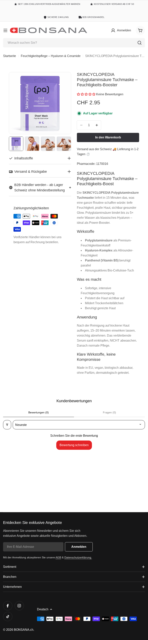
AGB (58, 557)
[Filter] (7, 424)
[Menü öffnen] (5, 30)
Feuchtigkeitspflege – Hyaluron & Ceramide (51, 56)
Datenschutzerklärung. (78, 557)
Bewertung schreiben (74, 445)
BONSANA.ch (23, 629)
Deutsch (42, 609)
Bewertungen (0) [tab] (38, 412)
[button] (86, 94)
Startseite (9, 56)
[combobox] (74, 42)
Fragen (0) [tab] (109, 412)
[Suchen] (139, 42)
